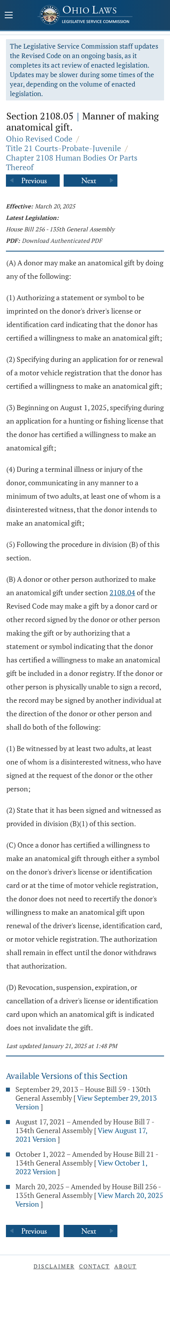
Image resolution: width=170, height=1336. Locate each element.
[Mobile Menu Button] (9, 16)
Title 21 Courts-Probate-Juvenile (63, 148)
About (125, 1266)
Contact (94, 1266)
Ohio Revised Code (39, 138)
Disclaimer (54, 1266)
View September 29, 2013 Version (86, 1102)
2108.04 (122, 592)
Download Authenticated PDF (62, 240)
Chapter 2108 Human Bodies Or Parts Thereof (72, 162)
